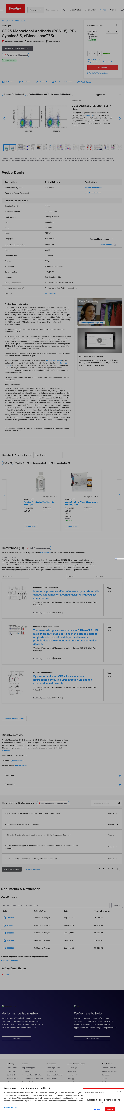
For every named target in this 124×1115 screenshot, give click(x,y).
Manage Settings (11, 1107)
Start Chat (110, 1109)
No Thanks (97, 1109)
